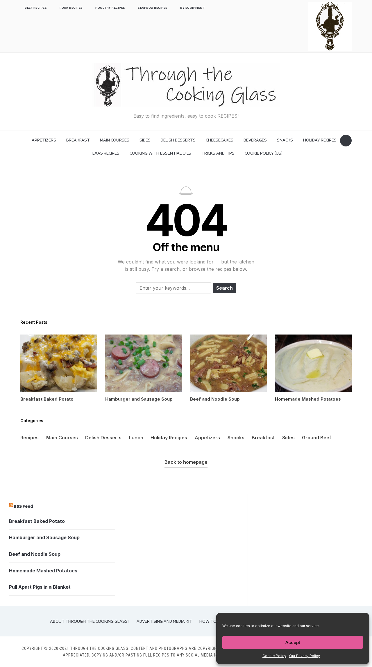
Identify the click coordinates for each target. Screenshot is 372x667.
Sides (145, 140)
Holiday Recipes (320, 140)
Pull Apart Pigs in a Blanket (40, 587)
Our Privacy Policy (304, 656)
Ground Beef (316, 437)
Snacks (285, 140)
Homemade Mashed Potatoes (43, 571)
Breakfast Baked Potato (37, 521)
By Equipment (192, 7)
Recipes (29, 437)
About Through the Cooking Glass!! (89, 621)
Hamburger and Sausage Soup (44, 537)
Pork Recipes (71, 7)
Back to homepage (186, 462)
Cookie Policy (274, 656)
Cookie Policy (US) (263, 153)
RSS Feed (23, 506)
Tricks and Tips (218, 153)
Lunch (136, 437)
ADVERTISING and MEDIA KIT (164, 621)
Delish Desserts (178, 140)
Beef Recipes (36, 7)
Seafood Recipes (153, 7)
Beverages (255, 140)
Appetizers (44, 140)
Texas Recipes (104, 153)
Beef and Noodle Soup (34, 554)
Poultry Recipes (110, 7)
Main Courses (114, 140)
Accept (292, 642)
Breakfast (78, 140)
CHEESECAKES (219, 140)
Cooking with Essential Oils (160, 153)
